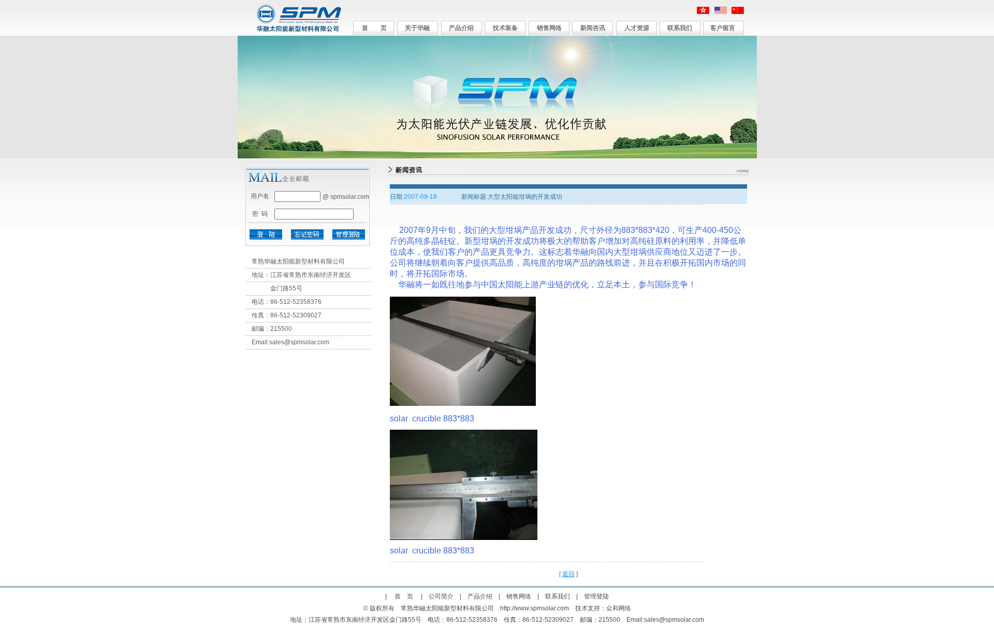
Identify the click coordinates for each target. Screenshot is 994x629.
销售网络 (549, 28)
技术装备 (505, 28)
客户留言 (722, 28)
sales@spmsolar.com (299, 342)
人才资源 (636, 28)
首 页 (374, 28)
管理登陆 (596, 596)
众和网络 (618, 608)
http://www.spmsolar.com (534, 608)
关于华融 (417, 28)
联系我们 (679, 28)
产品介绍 (461, 28)
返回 (568, 574)
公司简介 (441, 596)
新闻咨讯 (592, 28)
